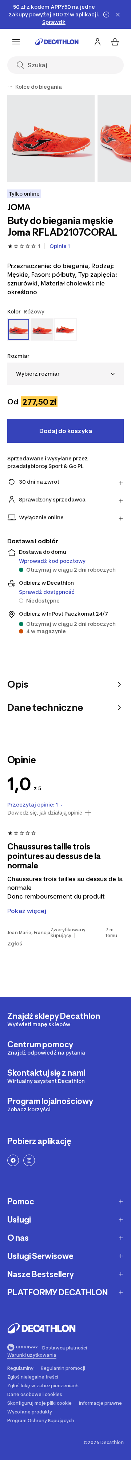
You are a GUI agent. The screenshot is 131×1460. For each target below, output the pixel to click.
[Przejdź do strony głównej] (57, 42)
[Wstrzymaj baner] (106, 14)
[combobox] (65, 374)
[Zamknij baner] (118, 14)
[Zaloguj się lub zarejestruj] (97, 42)
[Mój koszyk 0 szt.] (115, 42)
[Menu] (16, 42)
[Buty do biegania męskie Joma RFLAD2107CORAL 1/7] (51, 138)
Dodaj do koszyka (65, 431)
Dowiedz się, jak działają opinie (44, 813)
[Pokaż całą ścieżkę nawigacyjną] (10, 87)
